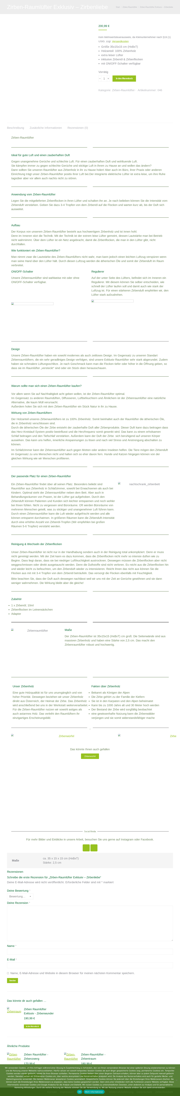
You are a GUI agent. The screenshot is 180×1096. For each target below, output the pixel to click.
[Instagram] (93, 847)
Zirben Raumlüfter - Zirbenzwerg (36, 1056)
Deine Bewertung (18, 890)
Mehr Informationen (94, 1092)
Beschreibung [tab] (15, 127)
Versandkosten (120, 41)
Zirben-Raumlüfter (123, 90)
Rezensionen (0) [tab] (78, 127)
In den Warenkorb (124, 78)
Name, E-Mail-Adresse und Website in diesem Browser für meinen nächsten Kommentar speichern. (72, 973)
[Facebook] (86, 847)
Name (11, 945)
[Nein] (176, 1080)
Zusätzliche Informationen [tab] (46, 127)
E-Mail (12, 959)
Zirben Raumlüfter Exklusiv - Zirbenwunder (39, 1011)
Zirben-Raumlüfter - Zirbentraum (93, 1056)
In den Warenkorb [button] (32, 1026)
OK (79, 1092)
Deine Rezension (18, 902)
